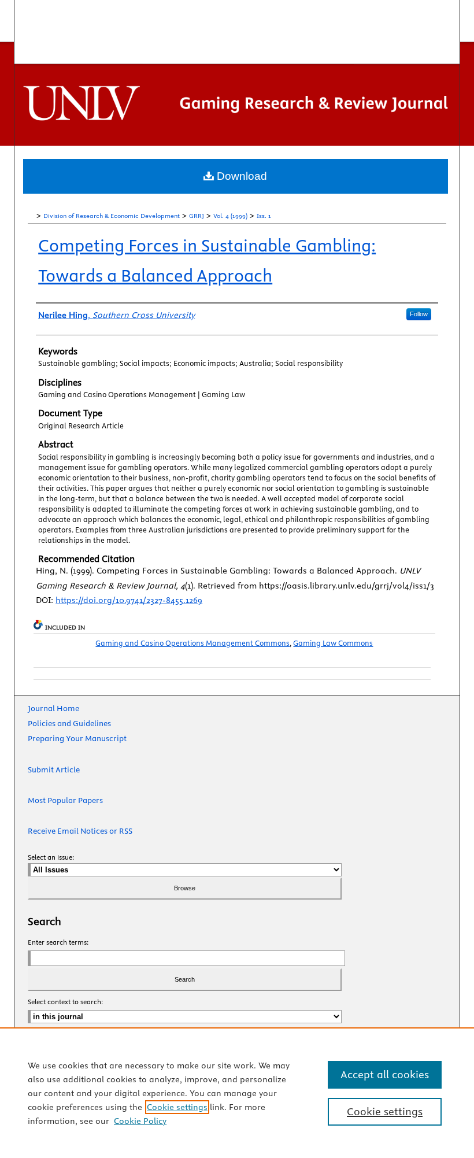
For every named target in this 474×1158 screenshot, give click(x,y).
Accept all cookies (384, 1074)
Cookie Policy (140, 1121)
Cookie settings (177, 1107)
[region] (237, 1092)
